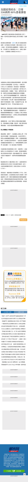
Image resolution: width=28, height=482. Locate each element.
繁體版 (25, 6)
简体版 (21, 6)
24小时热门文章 (7, 312)
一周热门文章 (20, 312)
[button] (26, 2)
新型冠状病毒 (18, 215)
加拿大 (14, 43)
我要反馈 (24, 220)
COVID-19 (7, 215)
